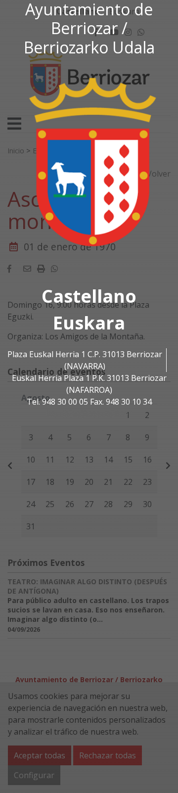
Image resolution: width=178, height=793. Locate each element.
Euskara (89, 323)
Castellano (89, 296)
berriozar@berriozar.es (89, 413)
